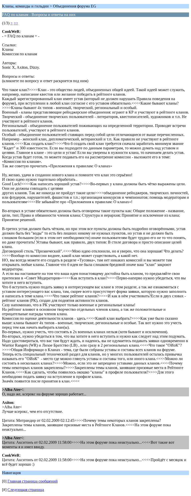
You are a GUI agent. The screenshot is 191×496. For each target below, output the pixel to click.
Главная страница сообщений (32, 481)
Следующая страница (25, 490)
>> (16, 23)
